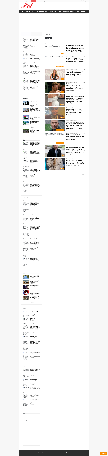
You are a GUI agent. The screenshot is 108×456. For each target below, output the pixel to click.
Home (46, 34)
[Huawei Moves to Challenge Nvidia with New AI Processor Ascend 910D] (26, 292)
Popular (36, 34)
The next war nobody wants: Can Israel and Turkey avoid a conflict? (34, 394)
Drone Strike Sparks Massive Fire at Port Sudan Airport (35, 117)
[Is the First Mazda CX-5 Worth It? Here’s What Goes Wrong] (26, 282)
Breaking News (27, 11)
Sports (60, 11)
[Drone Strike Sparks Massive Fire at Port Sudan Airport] (26, 117)
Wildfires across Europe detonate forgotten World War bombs (35, 59)
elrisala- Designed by (57, 452)
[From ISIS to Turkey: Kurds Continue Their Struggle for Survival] (26, 131)
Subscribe (103, 453)
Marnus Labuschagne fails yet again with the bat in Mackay (35, 53)
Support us (83, 11)
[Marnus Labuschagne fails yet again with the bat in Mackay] (26, 54)
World (33, 11)
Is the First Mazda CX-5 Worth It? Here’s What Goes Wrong (34, 281)
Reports (55, 11)
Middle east (41, 11)
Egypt (46, 11)
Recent (26, 34)
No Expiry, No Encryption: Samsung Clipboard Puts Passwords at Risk (35, 286)
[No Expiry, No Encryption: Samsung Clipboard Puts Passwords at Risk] (26, 287)
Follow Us (25, 420)
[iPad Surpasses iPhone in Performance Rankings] (26, 277)
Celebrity (72, 11)
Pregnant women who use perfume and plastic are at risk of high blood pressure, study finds (75, 60)
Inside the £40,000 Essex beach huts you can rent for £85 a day (35, 313)
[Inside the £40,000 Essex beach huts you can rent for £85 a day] (26, 314)
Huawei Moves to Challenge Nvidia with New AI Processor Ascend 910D (35, 292)
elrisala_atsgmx (69, 56)
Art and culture (66, 11)
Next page (82, 174)
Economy (51, 11)
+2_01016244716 (68, 452)
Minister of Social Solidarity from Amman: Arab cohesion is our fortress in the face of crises (34, 162)
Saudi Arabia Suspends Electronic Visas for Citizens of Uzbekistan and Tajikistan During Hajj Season (35, 124)
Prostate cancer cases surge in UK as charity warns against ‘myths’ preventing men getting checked (34, 217)
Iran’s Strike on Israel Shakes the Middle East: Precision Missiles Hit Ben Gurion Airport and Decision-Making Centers (35, 110)
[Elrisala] (27, 6)
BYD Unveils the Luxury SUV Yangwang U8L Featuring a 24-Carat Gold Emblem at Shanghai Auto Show (35, 299)
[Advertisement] (54, 22)
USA (37, 11)
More (77, 11)
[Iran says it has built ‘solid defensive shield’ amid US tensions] (26, 389)
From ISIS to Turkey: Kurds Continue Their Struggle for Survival (35, 130)
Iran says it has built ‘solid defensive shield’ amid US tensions (35, 388)
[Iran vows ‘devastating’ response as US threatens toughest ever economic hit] (26, 402)
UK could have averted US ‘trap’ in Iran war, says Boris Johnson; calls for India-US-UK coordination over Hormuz (35, 372)
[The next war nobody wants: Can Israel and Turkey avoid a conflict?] (26, 395)
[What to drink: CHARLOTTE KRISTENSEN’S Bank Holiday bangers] (26, 321)
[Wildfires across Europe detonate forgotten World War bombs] (26, 61)
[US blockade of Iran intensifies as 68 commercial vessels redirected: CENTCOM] (26, 382)
